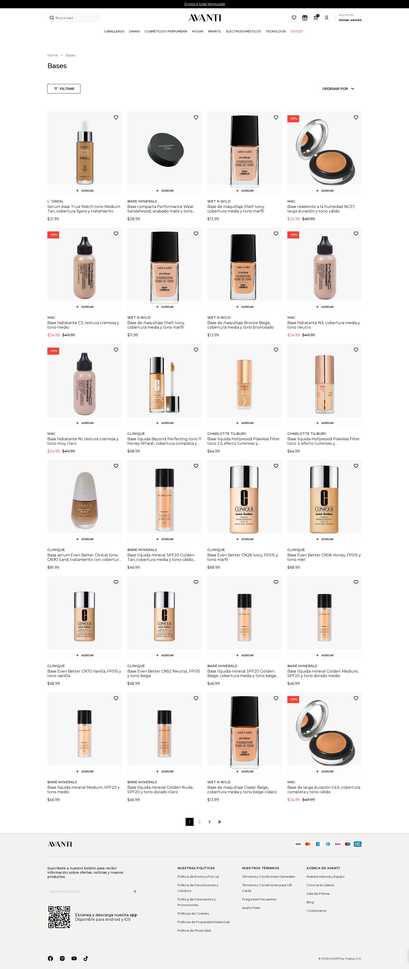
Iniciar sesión (350, 20)
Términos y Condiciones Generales (268, 876)
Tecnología (276, 31)
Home (52, 55)
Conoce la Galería (320, 885)
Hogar (197, 31)
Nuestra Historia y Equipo (326, 876)
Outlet (297, 31)
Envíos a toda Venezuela (204, 4)
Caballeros (114, 31)
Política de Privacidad (194, 930)
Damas (134, 31)
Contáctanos (316, 910)
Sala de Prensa (318, 893)
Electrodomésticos (243, 31)
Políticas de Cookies (193, 913)
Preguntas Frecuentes (259, 899)
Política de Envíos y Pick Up (198, 876)
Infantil (214, 31)
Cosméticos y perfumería (166, 31)
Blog (310, 902)
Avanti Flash (251, 908)
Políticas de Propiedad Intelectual (204, 922)
